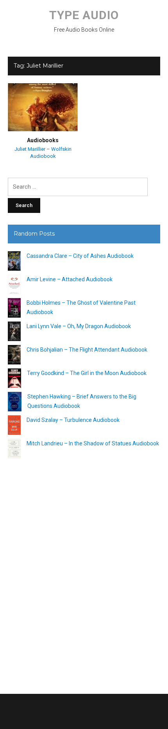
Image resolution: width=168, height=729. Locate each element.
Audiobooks (43, 140)
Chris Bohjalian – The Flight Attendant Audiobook (87, 350)
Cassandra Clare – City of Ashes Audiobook (80, 256)
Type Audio (84, 15)
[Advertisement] (84, 573)
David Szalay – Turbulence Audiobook (73, 420)
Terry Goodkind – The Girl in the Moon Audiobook (87, 373)
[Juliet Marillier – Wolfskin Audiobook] (43, 106)
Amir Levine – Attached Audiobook (70, 279)
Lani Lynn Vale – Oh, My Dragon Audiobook (79, 326)
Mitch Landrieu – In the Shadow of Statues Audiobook (93, 443)
